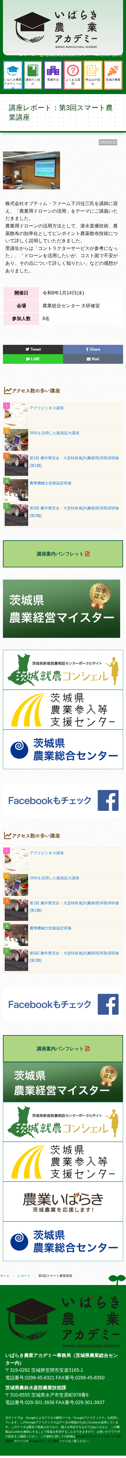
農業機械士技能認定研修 (50, 483)
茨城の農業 (113, 79)
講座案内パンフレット (60, 553)
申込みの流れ (93, 81)
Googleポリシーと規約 (44, 1441)
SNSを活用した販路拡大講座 (54, 433)
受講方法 (53, 79)
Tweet (35, 349)
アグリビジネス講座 (47, 408)
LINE (35, 359)
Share (94, 349)
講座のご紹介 (32, 81)
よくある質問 (73, 81)
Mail (95, 359)
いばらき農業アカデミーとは (13, 83)
